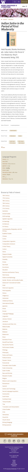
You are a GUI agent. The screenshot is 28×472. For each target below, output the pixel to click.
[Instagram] (9, 440)
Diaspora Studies (7, 254)
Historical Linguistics (8, 288)
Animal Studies (6, 213)
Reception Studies (7, 376)
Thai (3, 404)
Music (4, 337)
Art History (5, 226)
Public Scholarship (7, 368)
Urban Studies (6, 409)
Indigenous (5, 295)
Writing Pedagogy (7, 422)
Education (5, 270)
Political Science (6, 357)
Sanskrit (4, 174)
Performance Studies (8, 347)
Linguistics (5, 316)
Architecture (5, 224)
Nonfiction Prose (7, 339)
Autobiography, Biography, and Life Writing (12, 230)
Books (20, 136)
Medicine (4, 329)
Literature (5, 321)
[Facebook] (5, 440)
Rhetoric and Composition (9, 381)
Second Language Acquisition (10, 391)
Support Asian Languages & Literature (15, 435)
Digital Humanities (7, 257)
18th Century (21, 143)
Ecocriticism (5, 267)
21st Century (5, 208)
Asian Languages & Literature (9, 6)
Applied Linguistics (7, 219)
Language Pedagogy (8, 313)
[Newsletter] (19, 440)
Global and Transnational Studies (11, 282)
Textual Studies (6, 401)
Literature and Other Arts (9, 324)
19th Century (5, 203)
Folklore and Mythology (8, 277)
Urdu (3, 176)
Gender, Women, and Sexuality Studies (12, 280)
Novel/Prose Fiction (7, 342)
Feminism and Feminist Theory (10, 272)
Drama (4, 262)
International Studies (8, 303)
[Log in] (15, 2)
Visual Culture (6, 420)
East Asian (5, 264)
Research (5, 19)
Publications (10, 19)
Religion (4, 378)
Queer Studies (6, 370)
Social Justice (5, 394)
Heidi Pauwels (13, 130)
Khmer (4, 168)
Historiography (6, 290)
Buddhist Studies (6, 233)
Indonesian (5, 163)
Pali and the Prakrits (7, 172)
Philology (4, 350)
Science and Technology (8, 389)
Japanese (4, 166)
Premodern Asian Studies (9, 365)
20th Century (5, 206)
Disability (4, 259)
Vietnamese (5, 179)
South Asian (12, 141)
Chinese (4, 159)
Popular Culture (6, 360)
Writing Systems (6, 425)
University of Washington (12, 468)
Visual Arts (5, 417)
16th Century (20, 141)
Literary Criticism (7, 319)
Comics (4, 239)
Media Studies (6, 326)
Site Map (14, 462)
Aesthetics (5, 211)
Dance (4, 251)
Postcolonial (5, 363)
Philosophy (5, 352)
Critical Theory (6, 246)
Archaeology (5, 221)
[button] (11, 39)
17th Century (12, 143)
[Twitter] (14, 440)
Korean (4, 170)
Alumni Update (14, 464)
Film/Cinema (5, 275)
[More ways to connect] (23, 440)
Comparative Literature (8, 244)
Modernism (5, 334)
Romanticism (5, 383)
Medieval (4, 332)
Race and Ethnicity (7, 373)
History (4, 293)
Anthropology (6, 216)
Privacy (14, 460)
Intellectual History (7, 301)
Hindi (3, 161)
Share (3, 147)
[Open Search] (19, 2)
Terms (14, 461)
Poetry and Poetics (7, 355)
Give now (25, 1)
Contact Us (14, 465)
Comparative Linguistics (8, 241)
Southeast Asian (6, 399)
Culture (4, 249)
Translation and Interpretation (10, 407)
